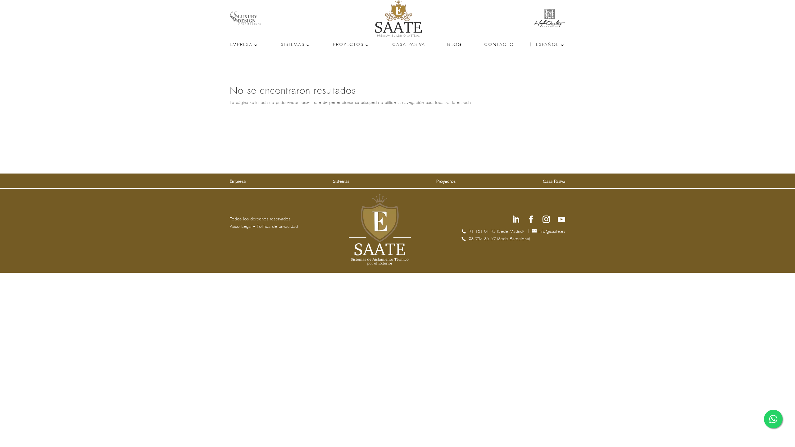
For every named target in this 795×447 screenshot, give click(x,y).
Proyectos (348, 45)
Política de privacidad (277, 226)
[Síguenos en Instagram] (546, 220)
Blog (454, 45)
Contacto (499, 45)
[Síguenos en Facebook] (531, 220)
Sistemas (293, 45)
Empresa (241, 45)
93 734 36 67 (483, 239)
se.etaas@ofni (551, 231)
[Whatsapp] (773, 419)
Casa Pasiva (408, 45)
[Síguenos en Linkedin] (516, 220)
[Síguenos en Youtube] (561, 220)
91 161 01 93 (483, 231)
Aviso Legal (241, 226)
